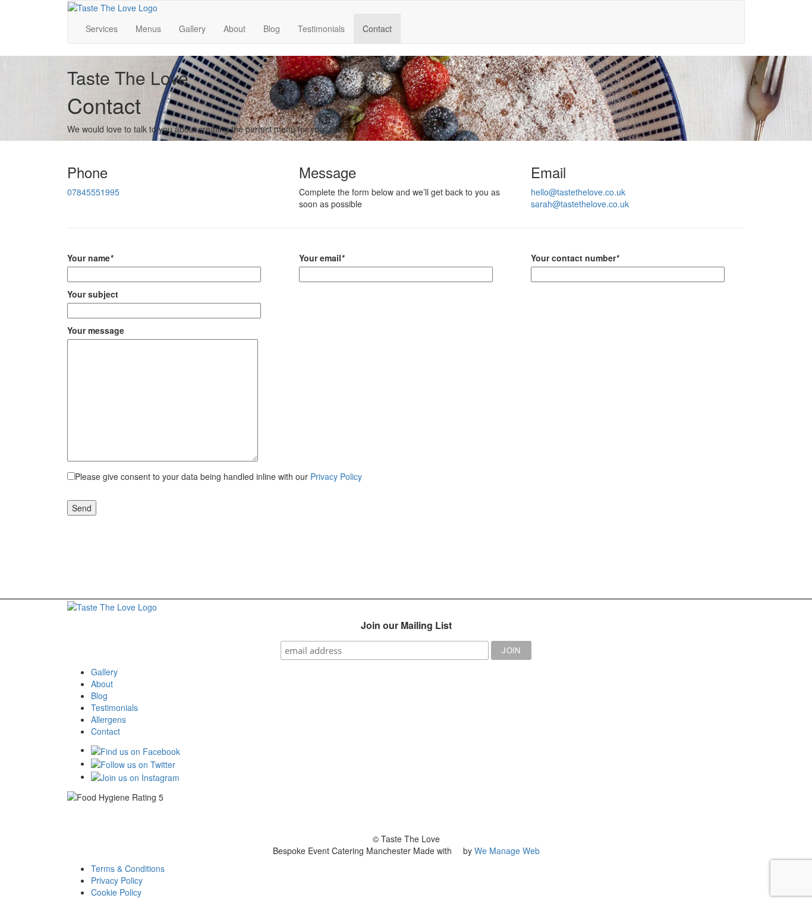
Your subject (92, 294)
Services (102, 28)
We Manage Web (507, 850)
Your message (95, 330)
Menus (148, 28)
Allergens (108, 719)
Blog (271, 28)
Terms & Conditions (128, 868)
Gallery (192, 28)
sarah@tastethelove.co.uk (580, 204)
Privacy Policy (336, 476)
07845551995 (93, 192)
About (235, 28)
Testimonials (321, 28)
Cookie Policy (116, 892)
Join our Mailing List (406, 625)
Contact (377, 28)
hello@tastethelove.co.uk (578, 192)
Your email (321, 258)
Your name (90, 258)
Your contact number (575, 258)
